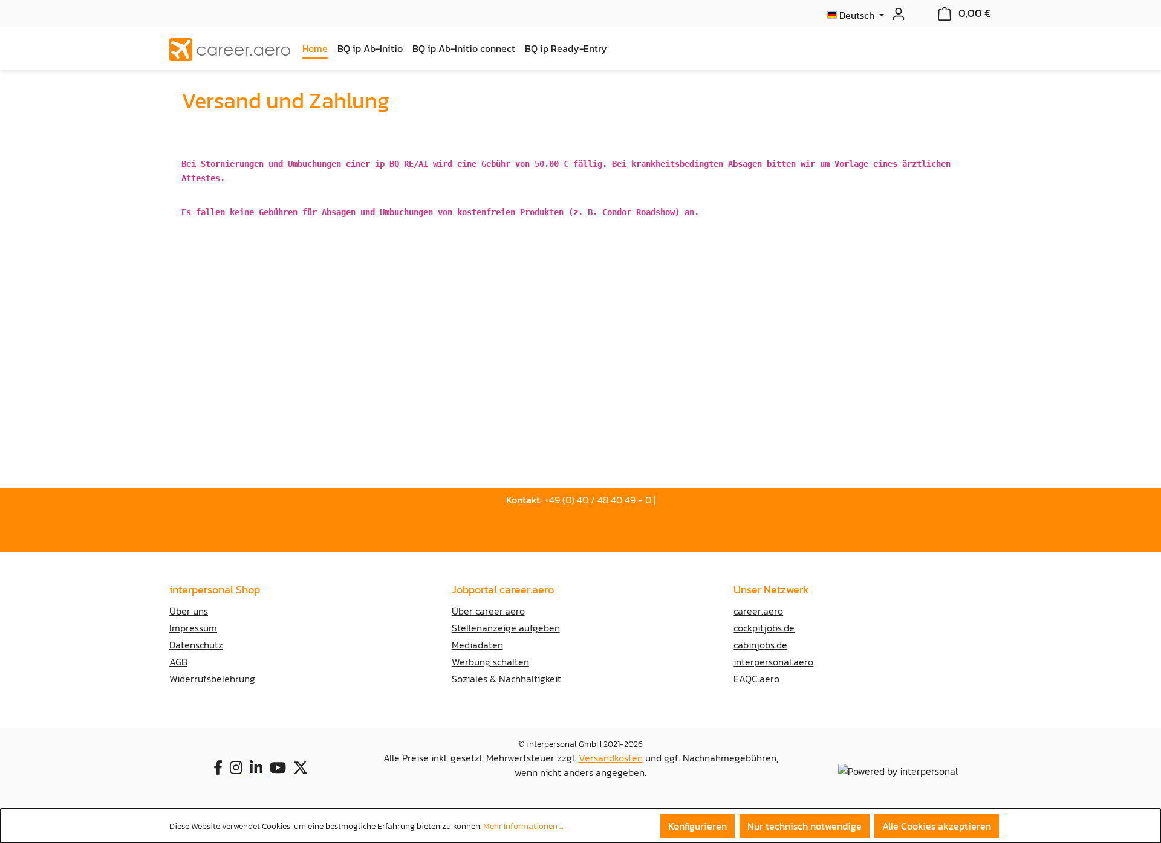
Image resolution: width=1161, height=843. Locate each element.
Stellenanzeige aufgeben (506, 628)
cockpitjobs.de (764, 628)
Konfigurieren (697, 826)
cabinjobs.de (760, 645)
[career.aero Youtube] (281, 769)
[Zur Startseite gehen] (229, 49)
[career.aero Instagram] (240, 769)
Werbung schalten (490, 661)
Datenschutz (196, 645)
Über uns (188, 611)
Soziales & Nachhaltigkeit (506, 678)
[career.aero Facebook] (221, 769)
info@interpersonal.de (580, 525)
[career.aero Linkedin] (260, 769)
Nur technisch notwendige (804, 826)
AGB (178, 661)
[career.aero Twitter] (303, 769)
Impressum (193, 628)
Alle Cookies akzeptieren (936, 826)
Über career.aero (488, 611)
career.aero (758, 611)
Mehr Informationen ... (523, 826)
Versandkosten (611, 758)
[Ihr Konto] (895, 13)
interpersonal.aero (773, 661)
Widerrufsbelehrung (212, 678)
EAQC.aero (756, 678)
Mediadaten (477, 645)
